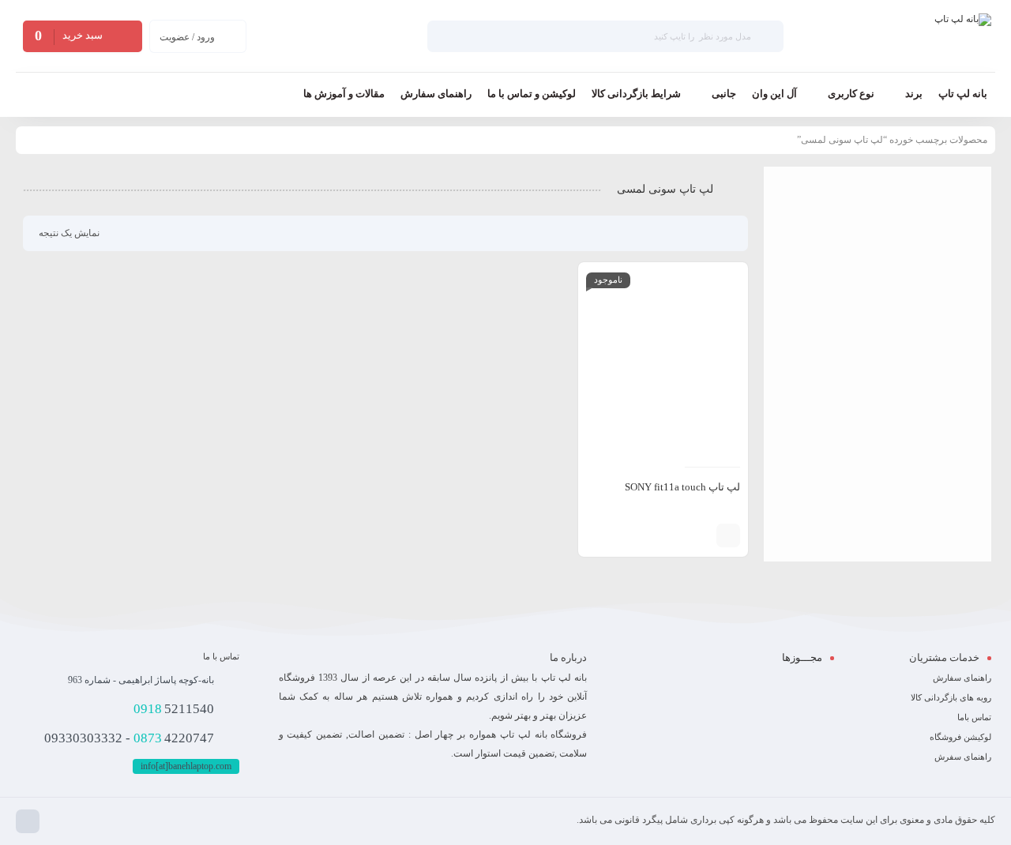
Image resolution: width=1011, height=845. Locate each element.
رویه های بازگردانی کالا (951, 697)
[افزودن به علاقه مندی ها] (677, 535)
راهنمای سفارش (962, 677)
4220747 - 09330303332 (129, 737)
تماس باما (974, 717)
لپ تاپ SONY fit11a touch (682, 487)
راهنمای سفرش (962, 756)
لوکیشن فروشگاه (960, 737)
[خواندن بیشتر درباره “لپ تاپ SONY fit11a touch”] (728, 535)
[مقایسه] (700, 535)
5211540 (173, 708)
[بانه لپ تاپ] (962, 36)
